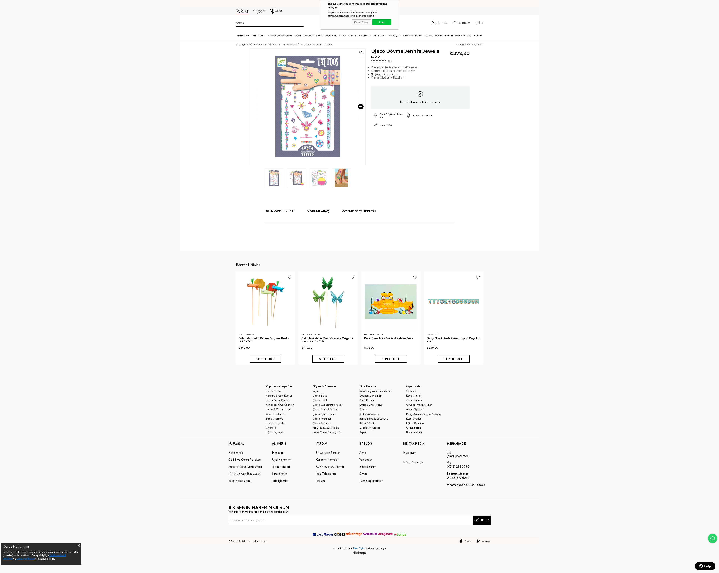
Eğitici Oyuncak (275, 432)
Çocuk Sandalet (322, 423)
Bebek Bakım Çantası (278, 400)
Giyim (316, 391)
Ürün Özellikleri (279, 211)
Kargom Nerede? (327, 459)
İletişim (320, 481)
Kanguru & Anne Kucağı (279, 395)
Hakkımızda (235, 453)
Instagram (409, 453)
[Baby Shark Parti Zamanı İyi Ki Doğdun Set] (453, 301)
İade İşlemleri (280, 481)
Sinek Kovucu (367, 400)
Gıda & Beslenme (275, 414)
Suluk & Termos (274, 418)
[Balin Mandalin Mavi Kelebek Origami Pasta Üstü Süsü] (328, 301)
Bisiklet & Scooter (370, 414)
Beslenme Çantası (276, 423)
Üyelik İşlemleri (282, 459)
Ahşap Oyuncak (415, 409)
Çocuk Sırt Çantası (370, 428)
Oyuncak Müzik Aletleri (419, 405)
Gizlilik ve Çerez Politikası (244, 459)
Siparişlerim (279, 473)
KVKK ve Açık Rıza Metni (244, 473)
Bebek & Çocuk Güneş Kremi (376, 391)
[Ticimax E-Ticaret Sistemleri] (359, 553)
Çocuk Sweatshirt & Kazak (327, 405)
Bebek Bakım (368, 467)
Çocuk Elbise (320, 395)
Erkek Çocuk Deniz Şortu (327, 432)
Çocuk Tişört (320, 400)
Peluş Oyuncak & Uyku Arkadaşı (424, 414)
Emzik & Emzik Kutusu (372, 405)
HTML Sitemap (413, 462)
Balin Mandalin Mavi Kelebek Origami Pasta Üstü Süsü (327, 340)
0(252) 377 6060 (458, 475)
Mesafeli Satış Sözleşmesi (245, 467)
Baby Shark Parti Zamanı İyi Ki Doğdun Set (453, 340)
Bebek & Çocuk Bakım (278, 409)
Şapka (363, 432)
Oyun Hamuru (414, 400)
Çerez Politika (23, 558)
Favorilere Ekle (289, 277)
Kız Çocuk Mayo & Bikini (326, 428)
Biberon (364, 409)
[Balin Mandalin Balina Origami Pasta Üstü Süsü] (265, 301)
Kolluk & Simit (367, 423)
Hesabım (278, 453)
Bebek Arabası (274, 391)
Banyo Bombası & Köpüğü (374, 418)
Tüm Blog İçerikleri (371, 481)
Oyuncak (271, 428)
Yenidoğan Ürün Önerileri (280, 405)
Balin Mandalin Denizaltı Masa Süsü (388, 338)
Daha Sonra (361, 22)
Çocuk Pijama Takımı (324, 414)
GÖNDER (481, 520)
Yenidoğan (366, 459)
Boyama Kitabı (414, 432)
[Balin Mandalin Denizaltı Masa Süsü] (390, 301)
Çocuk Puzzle (413, 428)
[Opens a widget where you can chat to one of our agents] (705, 566)
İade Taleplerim (326, 473)
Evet (381, 22)
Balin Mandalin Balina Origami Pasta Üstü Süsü (264, 340)
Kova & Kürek (413, 395)
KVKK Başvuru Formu (330, 467)
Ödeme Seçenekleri (359, 211)
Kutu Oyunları (414, 418)
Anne (363, 453)
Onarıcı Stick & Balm (371, 395)
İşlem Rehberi (281, 467)
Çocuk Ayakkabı (322, 418)
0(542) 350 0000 (466, 485)
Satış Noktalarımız (240, 481)
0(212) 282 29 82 (458, 466)
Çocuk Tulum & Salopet (326, 409)
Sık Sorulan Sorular (328, 453)
